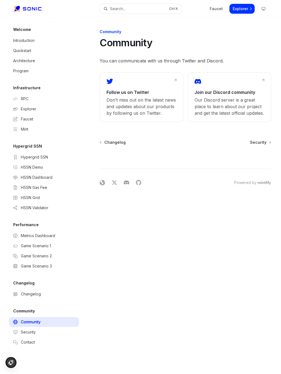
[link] (141, 97)
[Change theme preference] (263, 8)
